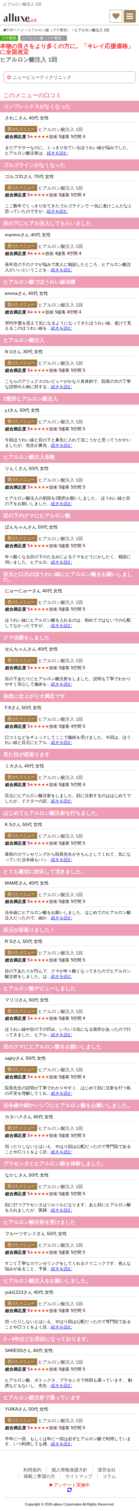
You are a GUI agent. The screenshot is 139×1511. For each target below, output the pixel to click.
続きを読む (57, 153)
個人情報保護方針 (69, 1469)
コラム (109, 1476)
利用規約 (32, 1469)
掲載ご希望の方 (39, 1476)
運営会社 (107, 1469)
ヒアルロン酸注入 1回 (60, 129)
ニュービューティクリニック (42, 77)
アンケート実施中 (72, 1485)
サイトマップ (78, 1476)
